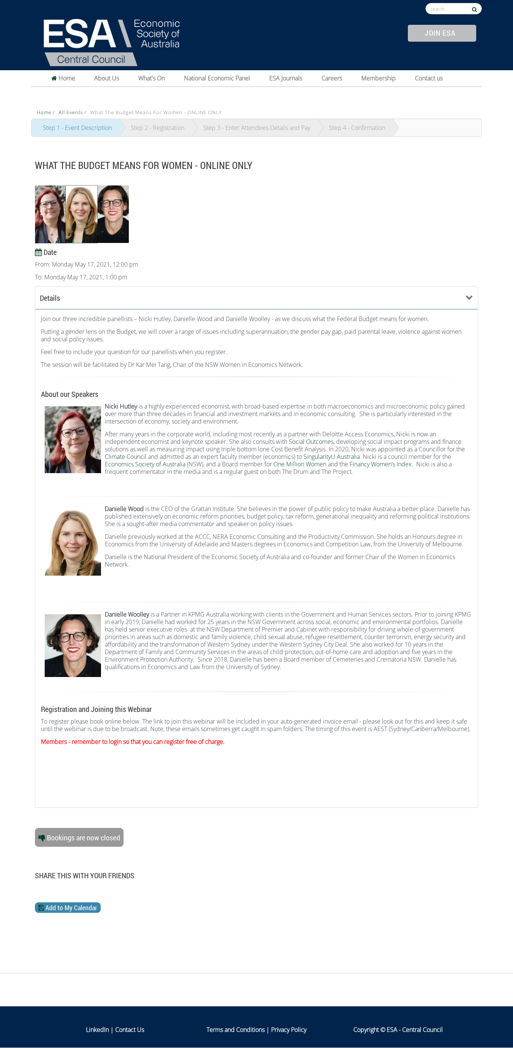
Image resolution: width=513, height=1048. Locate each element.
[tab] (256, 298)
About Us (106, 78)
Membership (378, 78)
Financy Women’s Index (381, 464)
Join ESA (440, 33)
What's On (151, 78)
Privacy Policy (288, 1029)
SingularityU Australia (331, 456)
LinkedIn (97, 1029)
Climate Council (125, 456)
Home (66, 78)
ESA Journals (285, 78)
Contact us (429, 78)
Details (50, 298)
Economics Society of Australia (145, 464)
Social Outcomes (311, 441)
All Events (71, 112)
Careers (331, 78)
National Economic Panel (217, 78)
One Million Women (299, 464)
